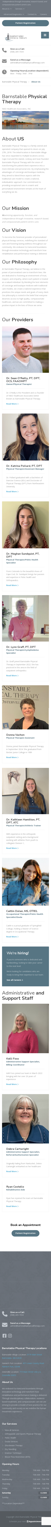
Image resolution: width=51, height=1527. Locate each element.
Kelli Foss (12, 1058)
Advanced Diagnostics (13, 14)
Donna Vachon (15, 735)
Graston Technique (13, 1453)
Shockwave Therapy (13, 1445)
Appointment (35, 1521)
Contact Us (32, 14)
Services (18, 9)
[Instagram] (10, 1336)
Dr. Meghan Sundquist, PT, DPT (22, 555)
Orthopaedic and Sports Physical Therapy (23, 1434)
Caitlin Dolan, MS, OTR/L (22, 911)
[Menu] (45, 35)
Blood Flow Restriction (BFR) (17, 1457)
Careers (43, 14)
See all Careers (14, 980)
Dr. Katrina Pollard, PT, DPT (24, 466)
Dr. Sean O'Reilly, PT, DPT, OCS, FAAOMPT (23, 379)
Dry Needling (10, 1449)
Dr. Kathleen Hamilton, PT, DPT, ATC (23, 821)
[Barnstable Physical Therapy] (16, 37)
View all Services (12, 1430)
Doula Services (11, 1441)
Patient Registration (25, 23)
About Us (6, 9)
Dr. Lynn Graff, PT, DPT (21, 647)
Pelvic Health (10, 1437)
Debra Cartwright (17, 1149)
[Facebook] (5, 1336)
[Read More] (25, 349)
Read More (11, 404)
